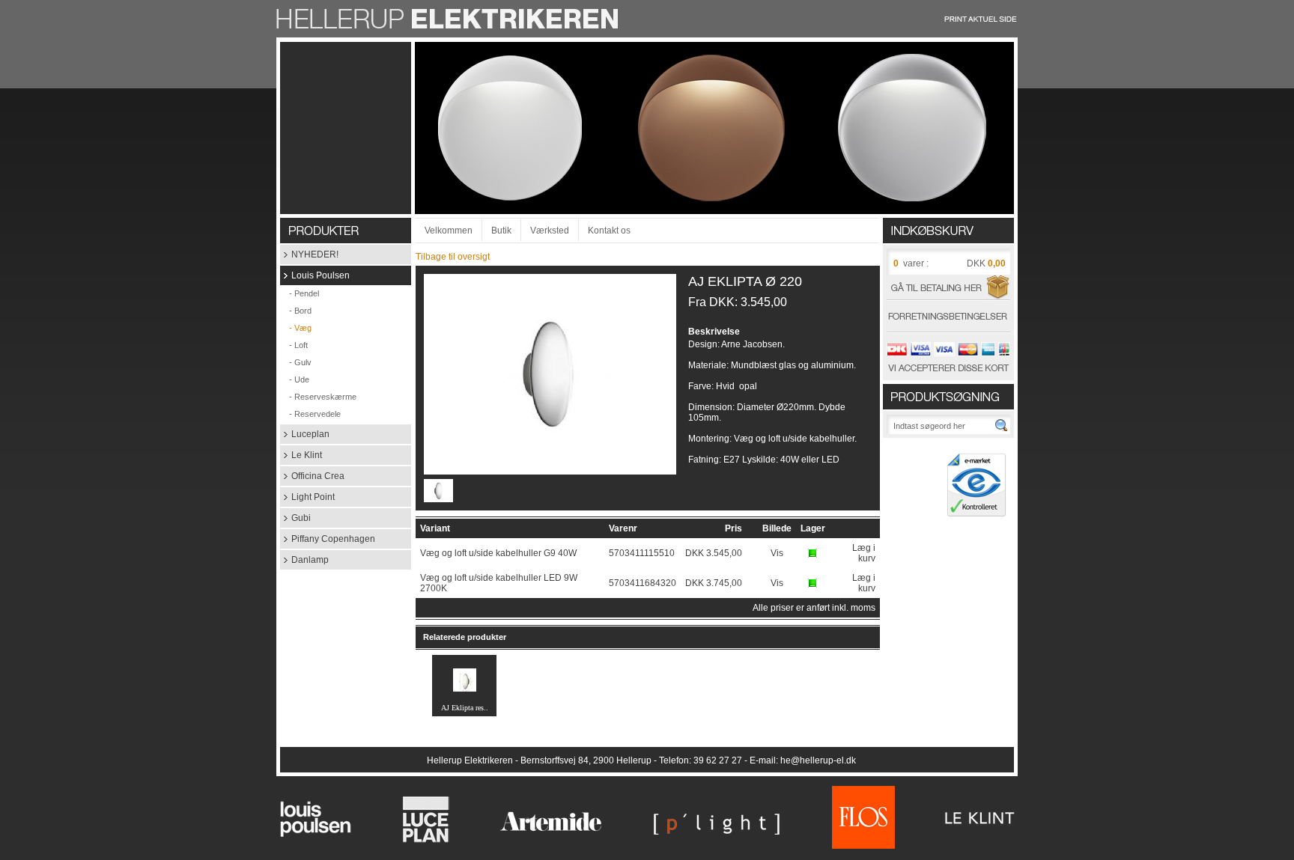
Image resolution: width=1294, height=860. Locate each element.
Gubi (295, 518)
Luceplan (304, 434)
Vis (777, 553)
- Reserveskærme (318, 396)
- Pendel (299, 293)
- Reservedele (310, 413)
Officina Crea (312, 476)
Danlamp (304, 560)
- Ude (294, 379)
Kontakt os (609, 230)
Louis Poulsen (315, 275)
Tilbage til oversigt (453, 256)
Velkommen (449, 230)
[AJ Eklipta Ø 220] (550, 444)
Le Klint (301, 455)
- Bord (296, 310)
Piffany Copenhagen (327, 539)
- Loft (294, 345)
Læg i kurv (863, 553)
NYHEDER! (309, 254)
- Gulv (296, 362)
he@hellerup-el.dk (818, 760)
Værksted (549, 230)
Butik (501, 230)
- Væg (296, 327)
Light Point (307, 497)
